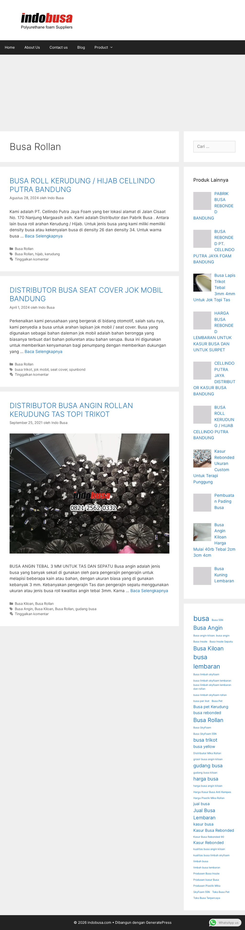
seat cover (58, 369)
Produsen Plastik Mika (206, 885)
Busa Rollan (24, 249)
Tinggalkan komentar (32, 259)
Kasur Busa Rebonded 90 (208, 836)
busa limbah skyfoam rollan (210, 695)
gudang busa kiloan (205, 772)
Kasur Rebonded (208, 842)
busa (201, 618)
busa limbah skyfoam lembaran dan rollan (212, 686)
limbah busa (200, 861)
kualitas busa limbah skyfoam (211, 855)
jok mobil (41, 369)
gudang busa (85, 609)
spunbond (77, 369)
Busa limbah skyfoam (206, 674)
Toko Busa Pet (220, 892)
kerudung (52, 254)
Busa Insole (200, 641)
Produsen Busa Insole (206, 873)
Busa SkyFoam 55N (205, 733)
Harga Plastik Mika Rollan (208, 798)
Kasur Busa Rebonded (213, 830)
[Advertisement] (122, 90)
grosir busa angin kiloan (208, 759)
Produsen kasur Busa (206, 879)
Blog (81, 47)
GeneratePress (159, 922)
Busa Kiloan (24, 603)
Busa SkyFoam (202, 727)
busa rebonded (207, 712)
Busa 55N (217, 620)
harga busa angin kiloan (207, 785)
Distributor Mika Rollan (207, 753)
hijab (39, 254)
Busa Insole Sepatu (221, 641)
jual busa (201, 803)
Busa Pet (217, 701)
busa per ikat (201, 701)
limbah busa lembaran (206, 867)
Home (10, 47)
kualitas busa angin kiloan (209, 849)
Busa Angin (24, 609)
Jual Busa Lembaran (204, 814)
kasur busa (203, 824)
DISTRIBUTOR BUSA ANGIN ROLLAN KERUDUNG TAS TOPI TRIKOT (71, 409)
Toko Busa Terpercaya (206, 898)
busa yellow (204, 746)
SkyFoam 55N (201, 892)
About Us (32, 47)
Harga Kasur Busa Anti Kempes (212, 792)
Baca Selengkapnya (44, 236)
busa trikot (23, 369)
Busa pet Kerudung (210, 706)
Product (101, 47)
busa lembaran (206, 661)
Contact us (59, 47)
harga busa (205, 779)
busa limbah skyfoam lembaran (212, 680)
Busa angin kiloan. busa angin (211, 635)
